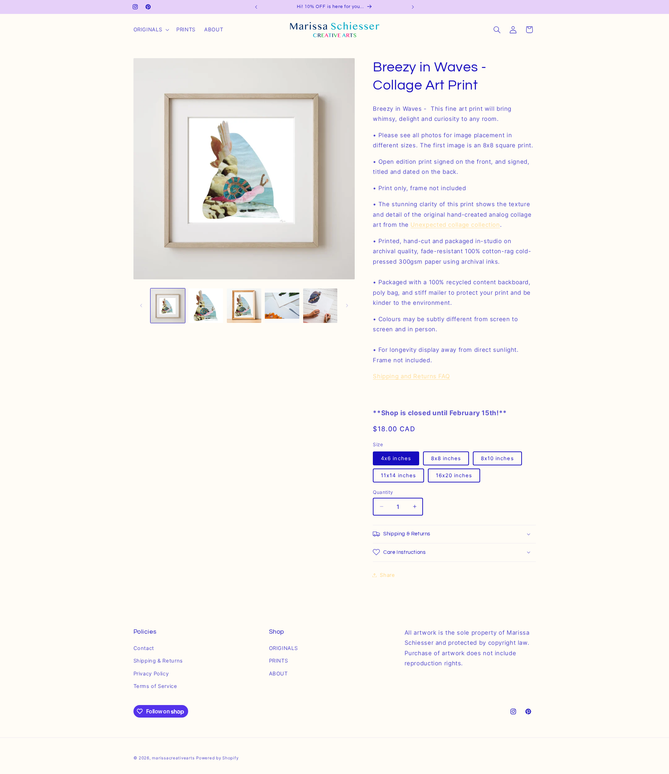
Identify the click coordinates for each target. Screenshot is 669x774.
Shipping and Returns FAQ (411, 376)
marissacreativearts (173, 757)
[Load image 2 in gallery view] (206, 305)
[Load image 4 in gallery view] (282, 305)
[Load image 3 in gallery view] (244, 305)
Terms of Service (155, 686)
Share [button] (387, 575)
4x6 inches (396, 458)
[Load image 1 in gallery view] (168, 305)
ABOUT (278, 674)
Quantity (383, 492)
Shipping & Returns (158, 661)
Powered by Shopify (217, 757)
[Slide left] (141, 306)
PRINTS (278, 661)
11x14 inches (398, 475)
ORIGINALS (283, 648)
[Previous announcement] (256, 7)
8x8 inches (446, 458)
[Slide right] (347, 306)
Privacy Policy (151, 674)
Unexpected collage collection (455, 224)
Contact (143, 648)
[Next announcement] (413, 7)
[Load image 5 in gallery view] (320, 305)
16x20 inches (454, 475)
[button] (150, 29)
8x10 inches (497, 458)
